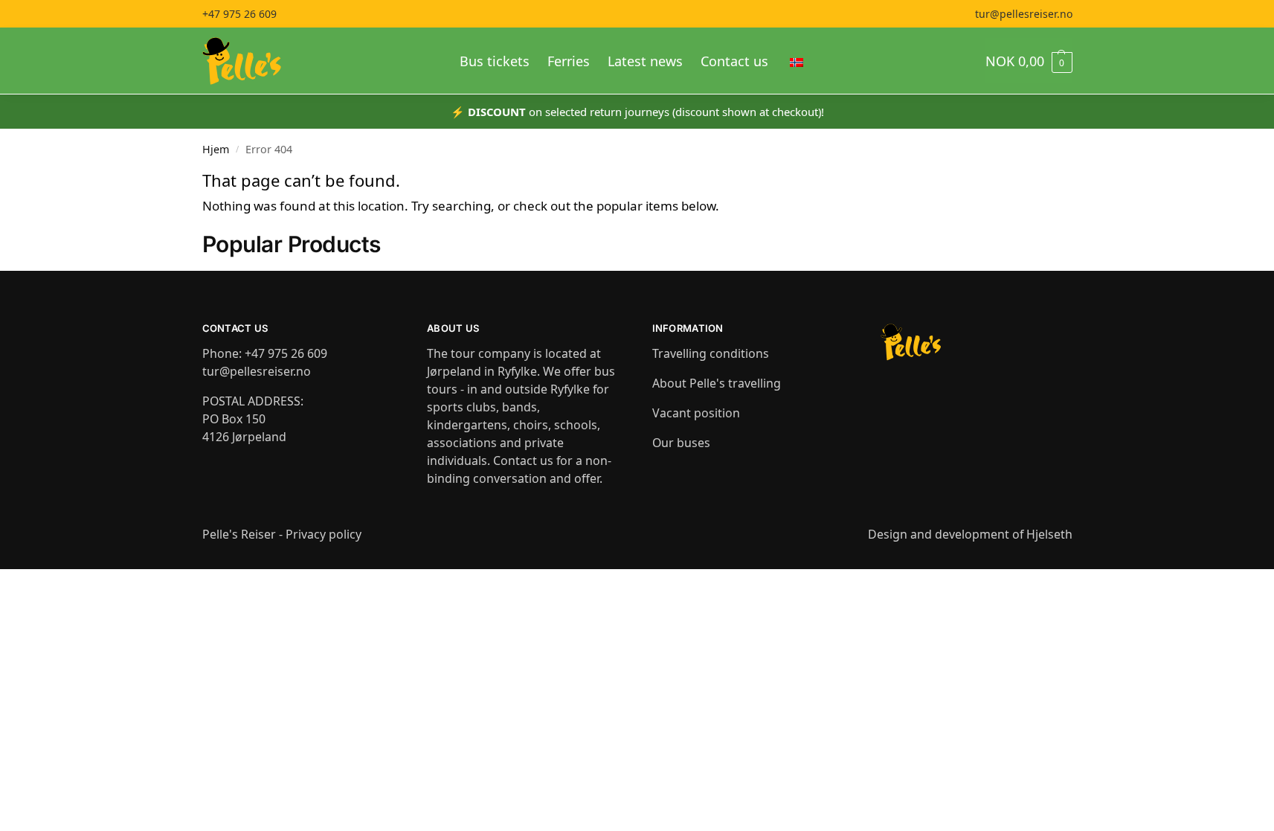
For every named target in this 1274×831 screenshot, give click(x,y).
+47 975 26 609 (239, 14)
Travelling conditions (710, 353)
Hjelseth (1049, 534)
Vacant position (696, 413)
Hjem (215, 149)
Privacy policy (323, 534)
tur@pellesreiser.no (1023, 14)
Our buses (681, 442)
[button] (1028, 61)
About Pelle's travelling (716, 383)
